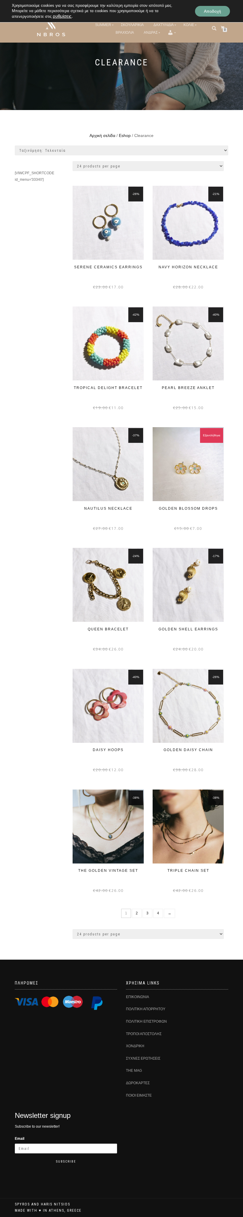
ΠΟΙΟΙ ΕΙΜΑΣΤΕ (139, 1095)
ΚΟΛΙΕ (188, 25)
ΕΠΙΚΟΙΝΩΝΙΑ (137, 997)
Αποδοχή (212, 11)
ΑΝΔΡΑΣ (151, 32)
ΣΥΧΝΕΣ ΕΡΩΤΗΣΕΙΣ (143, 1058)
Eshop (125, 135)
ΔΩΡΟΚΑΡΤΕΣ (138, 1083)
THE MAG (134, 1070)
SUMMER (103, 25)
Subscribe (66, 1161)
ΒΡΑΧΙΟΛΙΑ (125, 32)
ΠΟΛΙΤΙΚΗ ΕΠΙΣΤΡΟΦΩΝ (146, 1021)
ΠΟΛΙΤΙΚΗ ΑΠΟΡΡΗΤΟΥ (145, 1009)
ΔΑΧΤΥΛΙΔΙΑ (164, 25)
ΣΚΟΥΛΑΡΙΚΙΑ (132, 25)
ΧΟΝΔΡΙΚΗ (135, 1046)
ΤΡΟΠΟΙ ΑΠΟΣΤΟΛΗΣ (144, 1034)
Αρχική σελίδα (102, 135)
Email (19, 1139)
